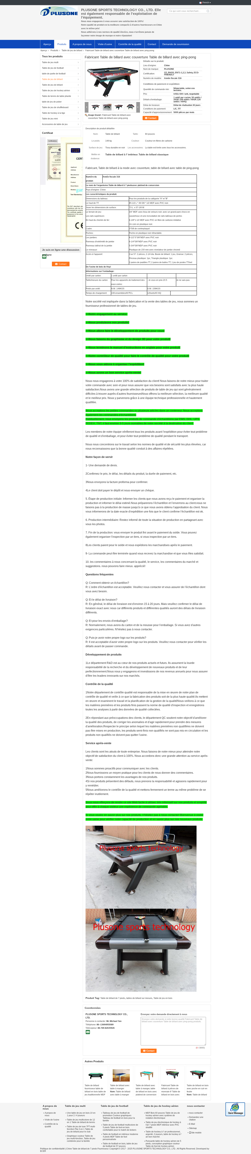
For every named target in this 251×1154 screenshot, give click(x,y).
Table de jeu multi (50, 62)
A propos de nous (82, 44)
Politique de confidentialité (52, 1149)
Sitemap (193, 1128)
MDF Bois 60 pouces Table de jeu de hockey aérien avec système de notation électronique (163, 1115)
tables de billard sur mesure (139, 998)
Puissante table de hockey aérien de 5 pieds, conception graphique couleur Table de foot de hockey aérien (163, 1143)
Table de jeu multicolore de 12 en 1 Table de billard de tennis (81, 1121)
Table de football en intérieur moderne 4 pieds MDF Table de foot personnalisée (120, 1137)
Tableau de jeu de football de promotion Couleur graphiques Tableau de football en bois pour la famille (119, 1117)
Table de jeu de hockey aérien (56, 90)
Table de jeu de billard (72, 50)
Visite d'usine (105, 44)
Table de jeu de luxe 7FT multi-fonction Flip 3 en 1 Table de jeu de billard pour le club (81, 1129)
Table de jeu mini (50, 118)
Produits (61, 44)
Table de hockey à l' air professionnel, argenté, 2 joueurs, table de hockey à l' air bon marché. (163, 1134)
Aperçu (47, 44)
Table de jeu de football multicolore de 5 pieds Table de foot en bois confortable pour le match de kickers (120, 1127)
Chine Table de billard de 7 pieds (81, 1149)
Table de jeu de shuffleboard (55, 107)
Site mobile (196, 1132)
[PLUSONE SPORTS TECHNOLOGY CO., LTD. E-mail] (88, 1032)
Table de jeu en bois (163, 998)
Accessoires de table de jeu (55, 124)
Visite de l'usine (52, 1120)
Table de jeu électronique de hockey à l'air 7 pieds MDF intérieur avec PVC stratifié (163, 1125)
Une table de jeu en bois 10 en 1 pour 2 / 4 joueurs (81, 1114)
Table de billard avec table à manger (119, 1087)
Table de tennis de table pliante (56, 96)
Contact (152, 44)
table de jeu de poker (52, 102)
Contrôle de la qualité (129, 44)
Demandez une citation (196, 1118)
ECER (43, 1151)
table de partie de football (54, 73)
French (206, 2)
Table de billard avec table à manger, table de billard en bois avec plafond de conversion (146, 1090)
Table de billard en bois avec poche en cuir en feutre (197, 1088)
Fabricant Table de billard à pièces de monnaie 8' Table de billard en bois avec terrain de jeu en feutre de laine (171, 1093)
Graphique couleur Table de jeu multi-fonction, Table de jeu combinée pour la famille (81, 1138)
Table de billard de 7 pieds (112, 998)
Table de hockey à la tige (53, 113)
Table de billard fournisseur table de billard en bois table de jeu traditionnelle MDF (95, 1090)
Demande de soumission (175, 44)
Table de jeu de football (53, 68)
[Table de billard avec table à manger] (121, 1075)
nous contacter (196, 1113)
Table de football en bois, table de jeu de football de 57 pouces (120, 1144)
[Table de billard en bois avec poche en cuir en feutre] (198, 1075)
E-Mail (192, 1124)
